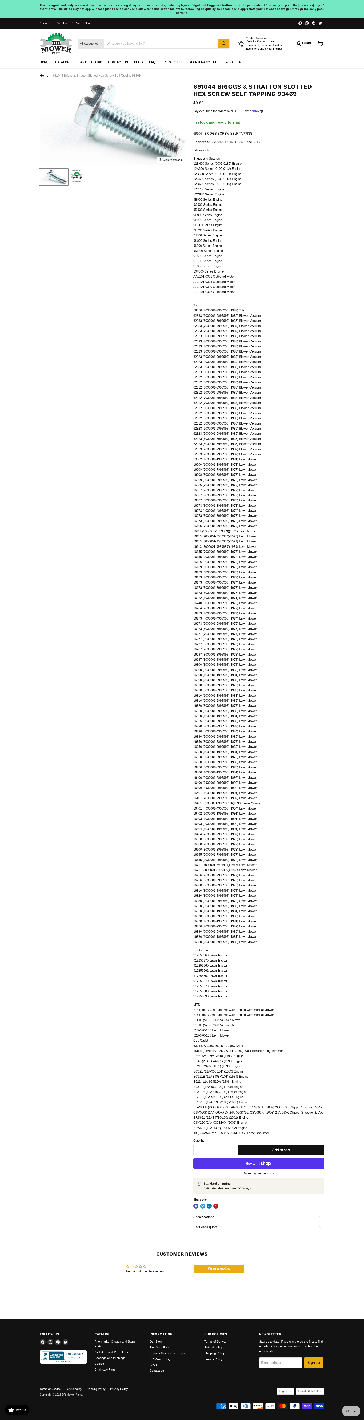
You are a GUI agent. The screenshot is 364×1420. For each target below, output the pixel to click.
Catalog (63, 62)
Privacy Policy (213, 1359)
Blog (138, 62)
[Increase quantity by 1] (230, 1150)
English (283, 1391)
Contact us (118, 62)
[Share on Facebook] (195, 1206)
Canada (308, 1391)
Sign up (314, 1362)
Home (44, 62)
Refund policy (213, 1347)
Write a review (219, 1268)
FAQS (153, 62)
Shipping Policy (214, 1353)
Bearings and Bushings (110, 1358)
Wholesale (235, 62)
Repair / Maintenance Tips (167, 1353)
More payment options (259, 1173)
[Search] (223, 43)
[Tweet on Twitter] (202, 1206)
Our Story (62, 23)
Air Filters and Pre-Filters (111, 1352)
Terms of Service (215, 1341)
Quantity (198, 1140)
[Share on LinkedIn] (209, 1206)
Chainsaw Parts (105, 1369)
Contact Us (46, 23)
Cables (99, 1363)
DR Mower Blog (81, 23)
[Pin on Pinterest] (215, 1206)
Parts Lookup (90, 62)
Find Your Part (159, 1347)
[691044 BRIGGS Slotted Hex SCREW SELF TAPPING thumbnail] (53, 177)
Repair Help (173, 62)
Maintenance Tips (204, 62)
